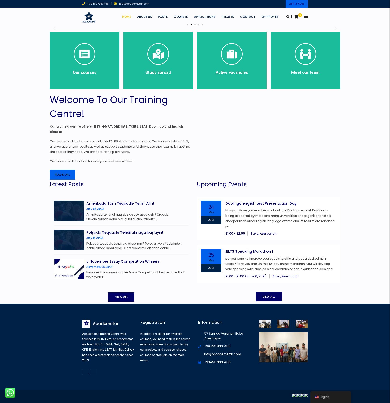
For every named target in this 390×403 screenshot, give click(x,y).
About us (144, 17)
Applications (205, 17)
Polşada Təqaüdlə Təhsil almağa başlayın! (124, 232)
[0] (296, 16)
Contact (247, 17)
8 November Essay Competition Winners (123, 261)
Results (228, 17)
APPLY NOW (296, 3)
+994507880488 (98, 4)
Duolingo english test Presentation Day (261, 203)
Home (126, 17)
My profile (269, 17)
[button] (187, 24)
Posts (163, 17)
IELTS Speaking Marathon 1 (249, 251)
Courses (181, 17)
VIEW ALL (121, 297)
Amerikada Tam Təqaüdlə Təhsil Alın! (120, 203)
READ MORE (62, 175)
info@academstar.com (134, 4)
